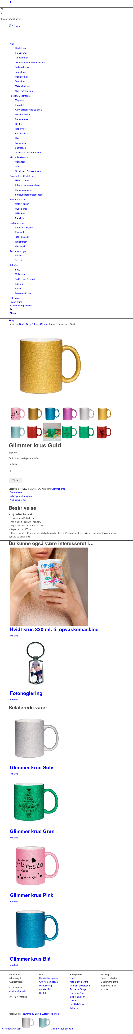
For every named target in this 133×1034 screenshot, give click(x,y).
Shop (11, 320)
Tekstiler (74, 1008)
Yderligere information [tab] (21, 496)
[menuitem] (67, 67)
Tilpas (15, 480)
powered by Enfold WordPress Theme (42, 1013)
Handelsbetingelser (48, 978)
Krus (72, 978)
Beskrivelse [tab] (16, 492)
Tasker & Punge (78, 989)
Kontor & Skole (77, 993)
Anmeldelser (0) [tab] (18, 499)
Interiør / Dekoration (80, 985)
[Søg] (11, 309)
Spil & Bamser (77, 996)
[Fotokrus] (35, 26)
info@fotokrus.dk (17, 991)
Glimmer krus (58, 488)
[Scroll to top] (1, 1032)
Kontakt (43, 993)
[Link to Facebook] (10, 2)
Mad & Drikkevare (79, 981)
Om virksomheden (48, 981)
